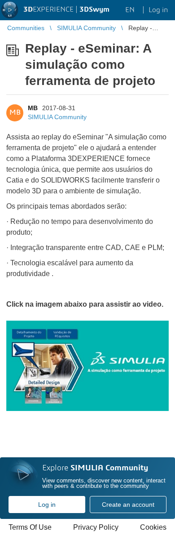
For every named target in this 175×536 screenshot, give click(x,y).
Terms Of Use (30, 527)
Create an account (128, 504)
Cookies (153, 527)
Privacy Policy (95, 527)
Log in (47, 504)
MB (33, 108)
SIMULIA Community (57, 117)
